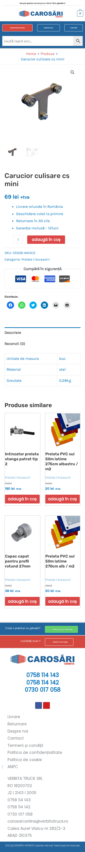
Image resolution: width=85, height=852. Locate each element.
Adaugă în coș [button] (22, 499)
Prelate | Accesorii (36, 259)
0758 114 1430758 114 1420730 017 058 (43, 682)
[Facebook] (38, 705)
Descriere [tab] (13, 332)
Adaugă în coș (46, 239)
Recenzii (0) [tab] (15, 343)
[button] (7, 13)
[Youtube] (46, 705)
